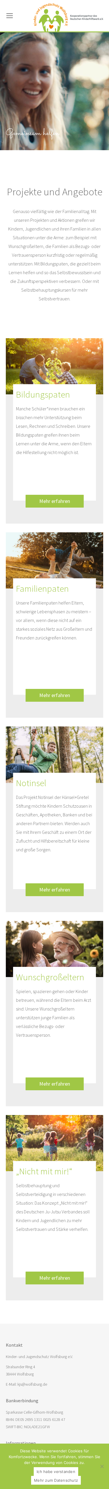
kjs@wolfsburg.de (32, 1384)
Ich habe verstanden (56, 1471)
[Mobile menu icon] (9, 16)
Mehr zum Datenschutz (56, 1480)
